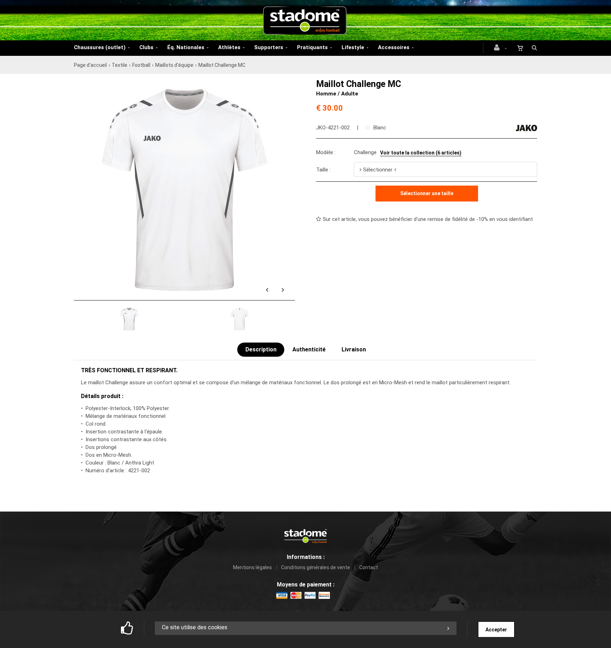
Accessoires (393, 47)
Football (141, 65)
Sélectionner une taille (426, 193)
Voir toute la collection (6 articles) (420, 153)
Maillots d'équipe (174, 65)
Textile (119, 65)
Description (261, 349)
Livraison (354, 349)
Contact (368, 567)
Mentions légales (252, 567)
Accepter (496, 629)
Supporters (268, 47)
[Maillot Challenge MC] (184, 83)
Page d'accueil (90, 65)
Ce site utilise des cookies (194, 627)
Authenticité (309, 349)
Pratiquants (312, 47)
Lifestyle (353, 47)
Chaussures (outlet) (100, 47)
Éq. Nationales (185, 47)
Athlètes (229, 47)
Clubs (146, 47)
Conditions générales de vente (315, 567)
